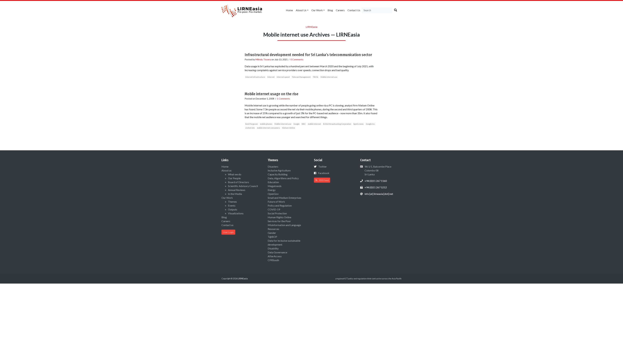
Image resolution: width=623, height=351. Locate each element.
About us (301, 10)
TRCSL (315, 77)
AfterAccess (275, 256)
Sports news (358, 124)
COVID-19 (274, 209)
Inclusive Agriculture (279, 170)
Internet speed (283, 77)
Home (289, 10)
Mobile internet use (329, 77)
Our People (234, 178)
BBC (304, 124)
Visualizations (236, 213)
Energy (271, 189)
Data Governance (277, 252)
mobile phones (266, 124)
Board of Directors (238, 182)
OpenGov (273, 193)
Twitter (322, 166)
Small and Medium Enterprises (284, 197)
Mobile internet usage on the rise (271, 94)
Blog (330, 10)
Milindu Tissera (263, 59)
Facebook (323, 173)
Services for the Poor (279, 221)
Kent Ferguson (251, 124)
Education (273, 182)
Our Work (317, 10)
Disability (273, 248)
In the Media (235, 193)
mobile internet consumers (268, 128)
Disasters (273, 166)
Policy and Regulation (280, 205)
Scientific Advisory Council (243, 186)
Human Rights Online (279, 217)
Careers (340, 10)
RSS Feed (324, 180)
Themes (232, 201)
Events (231, 205)
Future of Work (276, 201)
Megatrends (274, 186)
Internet (271, 77)
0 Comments (296, 59)
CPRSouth (273, 260)
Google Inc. (370, 124)
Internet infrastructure (255, 77)
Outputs (232, 209)
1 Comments (283, 98)
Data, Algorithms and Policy (283, 178)
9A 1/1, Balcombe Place (377, 170)
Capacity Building (277, 174)
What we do (234, 174)
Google (296, 124)
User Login (228, 232)
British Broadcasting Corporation (337, 124)
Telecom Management (301, 77)
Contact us (354, 10)
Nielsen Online (288, 128)
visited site (250, 128)
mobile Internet (314, 124)
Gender (272, 232)
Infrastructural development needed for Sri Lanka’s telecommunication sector (308, 54)
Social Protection (277, 213)
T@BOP (272, 236)
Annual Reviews (236, 189)
